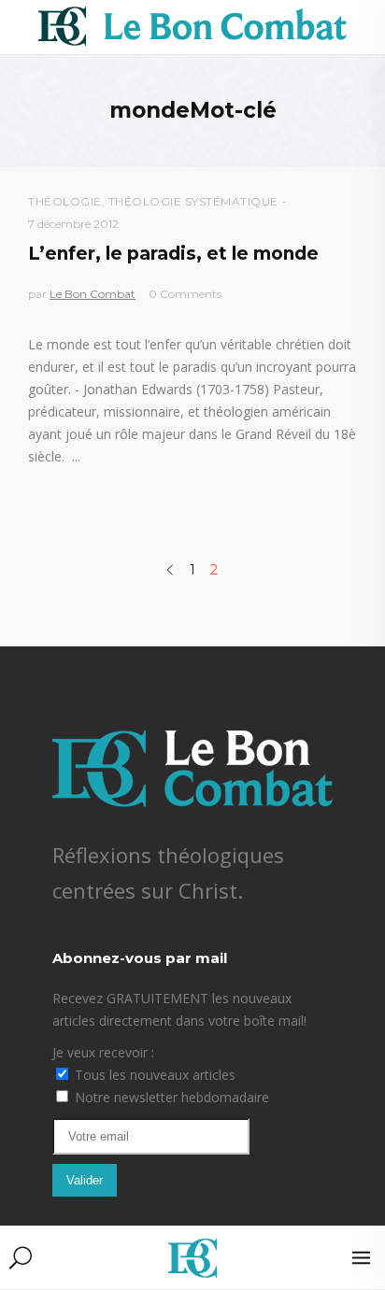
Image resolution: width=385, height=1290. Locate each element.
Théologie (65, 201)
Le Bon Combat (92, 294)
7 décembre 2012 (73, 224)
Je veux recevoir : (103, 1052)
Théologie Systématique (193, 201)
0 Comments (185, 294)
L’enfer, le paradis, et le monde (173, 253)
